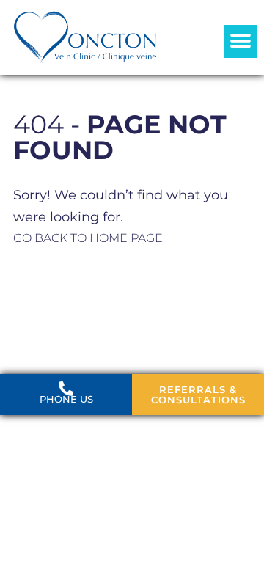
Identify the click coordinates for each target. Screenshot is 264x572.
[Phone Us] (66, 388)
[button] (240, 41)
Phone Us (66, 399)
